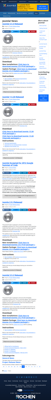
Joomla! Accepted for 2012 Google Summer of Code (17, 164)
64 (8, 366)
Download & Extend (13, 1)
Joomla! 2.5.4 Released (12, 24)
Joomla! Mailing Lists (43, 54)
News (36, 13)
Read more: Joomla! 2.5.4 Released (12, 92)
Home (4, 13)
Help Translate (19, 387)
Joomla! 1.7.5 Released (10, 351)
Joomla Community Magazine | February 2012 (16, 352)
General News (12, 167)
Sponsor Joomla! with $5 (40, 385)
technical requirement (20, 330)
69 (23, 366)
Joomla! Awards (43, 44)
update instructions (18, 73)
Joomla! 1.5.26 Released (13, 97)
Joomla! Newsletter (42, 58)
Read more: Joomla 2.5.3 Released (12, 270)
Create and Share (42, 31)
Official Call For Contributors (12, 346)
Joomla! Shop (42, 51)
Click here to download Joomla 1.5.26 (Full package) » (18, 132)
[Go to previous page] (6, 366)
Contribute (42, 13)
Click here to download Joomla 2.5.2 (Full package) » (18, 316)
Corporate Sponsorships (42, 77)
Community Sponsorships (42, 86)
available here (5, 57)
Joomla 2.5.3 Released (12, 202)
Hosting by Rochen (25, 399)
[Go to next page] (37, 366)
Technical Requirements (42, 67)
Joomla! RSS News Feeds (42, 63)
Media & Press (6, 16)
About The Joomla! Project (43, 38)
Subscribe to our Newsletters (43, 98)
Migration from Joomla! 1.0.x (12, 146)
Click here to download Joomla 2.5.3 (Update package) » (19, 248)
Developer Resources (44, 1)
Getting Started (43, 28)
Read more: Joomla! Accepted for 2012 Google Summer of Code (19, 196)
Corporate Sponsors (42, 82)
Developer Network (17, 53)
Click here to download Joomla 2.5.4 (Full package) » (18, 65)
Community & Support (33, 1)
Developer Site (23, 126)
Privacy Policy (21, 385)
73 (34, 366)
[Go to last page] (39, 366)
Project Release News (14, 26)
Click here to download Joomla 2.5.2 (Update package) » (19, 321)
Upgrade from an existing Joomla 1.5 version (16, 144)
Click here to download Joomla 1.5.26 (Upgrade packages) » (18, 137)
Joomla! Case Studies (42, 47)
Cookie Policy (29, 385)
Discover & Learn (22, 1)
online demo (23, 83)
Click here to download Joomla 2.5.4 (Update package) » (19, 70)
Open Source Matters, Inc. (24, 393)
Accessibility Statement (11, 385)
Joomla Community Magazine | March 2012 (15, 348)
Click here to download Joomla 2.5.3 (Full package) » (18, 243)
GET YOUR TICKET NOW (42, 7)
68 (20, 366)
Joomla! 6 (31, 13)
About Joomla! (11, 13)
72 (31, 366)
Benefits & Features (22, 13)
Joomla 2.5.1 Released (10, 349)
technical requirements (21, 78)
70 (26, 366)
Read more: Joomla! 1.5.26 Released (13, 158)
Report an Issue (28, 387)
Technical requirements (10, 143)
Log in (34, 387)
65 (11, 366)
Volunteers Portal (42, 90)
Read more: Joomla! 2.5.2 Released (12, 341)
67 (17, 366)
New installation (9, 78)
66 (14, 366)
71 (28, 366)
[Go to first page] (3, 366)
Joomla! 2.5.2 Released (12, 275)
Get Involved (42, 35)
